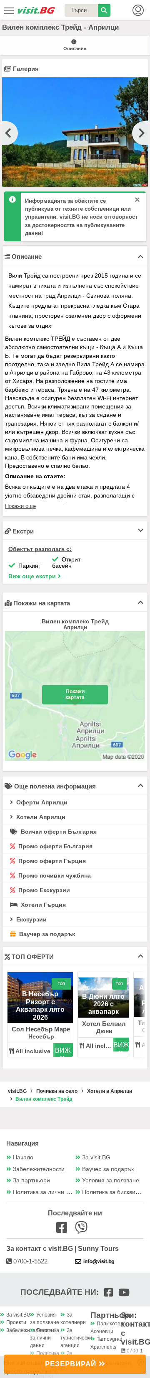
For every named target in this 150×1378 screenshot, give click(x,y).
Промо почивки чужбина (54, 875)
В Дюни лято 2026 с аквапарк (103, 1004)
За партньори (31, 1180)
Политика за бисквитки (113, 1192)
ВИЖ (63, 1050)
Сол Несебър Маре (41, 1029)
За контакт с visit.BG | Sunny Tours (62, 1248)
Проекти (16, 1322)
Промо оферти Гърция (51, 860)
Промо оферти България (54, 846)
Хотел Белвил (104, 1023)
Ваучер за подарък (46, 934)
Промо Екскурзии (43, 890)
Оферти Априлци (41, 802)
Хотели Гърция (42, 904)
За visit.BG (96, 1157)
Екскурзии (31, 919)
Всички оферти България (58, 831)
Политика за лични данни (47, 1192)
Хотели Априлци (40, 817)
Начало (23, 1157)
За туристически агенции (76, 1338)
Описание (74, 48)
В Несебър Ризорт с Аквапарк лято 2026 (40, 1005)
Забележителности (39, 1169)
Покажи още (20, 506)
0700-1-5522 (30, 1261)
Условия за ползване (110, 1180)
